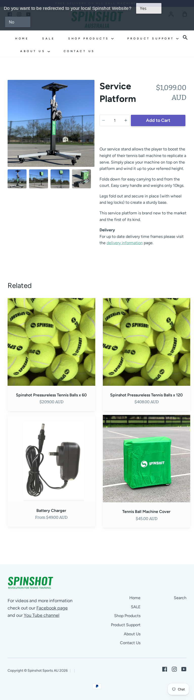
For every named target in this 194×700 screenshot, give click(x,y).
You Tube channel (41, 615)
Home (22, 38)
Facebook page (52, 608)
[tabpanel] (51, 123)
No (11, 22)
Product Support (151, 38)
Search (180, 597)
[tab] (17, 178)
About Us (33, 51)
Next (92, 135)
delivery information (125, 242)
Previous (9, 135)
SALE (48, 38)
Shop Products (89, 38)
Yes (143, 8)
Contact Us (79, 51)
